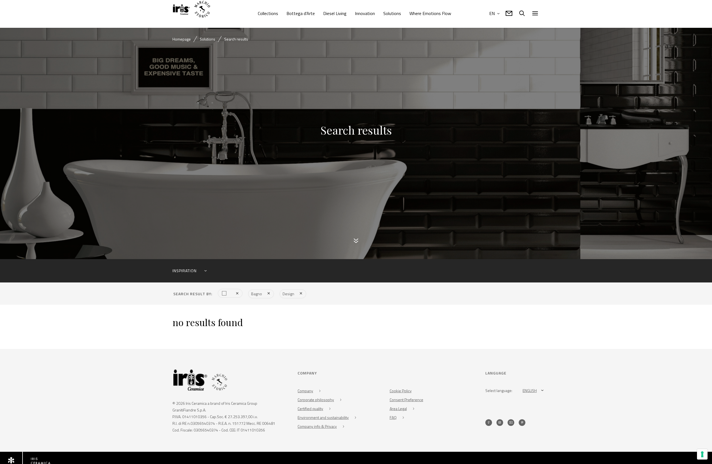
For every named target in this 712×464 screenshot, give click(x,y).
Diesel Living (335, 13)
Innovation (365, 13)
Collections (268, 13)
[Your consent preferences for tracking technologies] (702, 454)
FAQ (393, 418)
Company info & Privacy (317, 427)
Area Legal (398, 409)
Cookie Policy (401, 391)
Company (305, 391)
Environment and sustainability (323, 418)
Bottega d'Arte (300, 13)
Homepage (181, 39)
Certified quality (310, 409)
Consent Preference (406, 400)
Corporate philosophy (316, 400)
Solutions (392, 13)
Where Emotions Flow (430, 13)
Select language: (498, 391)
